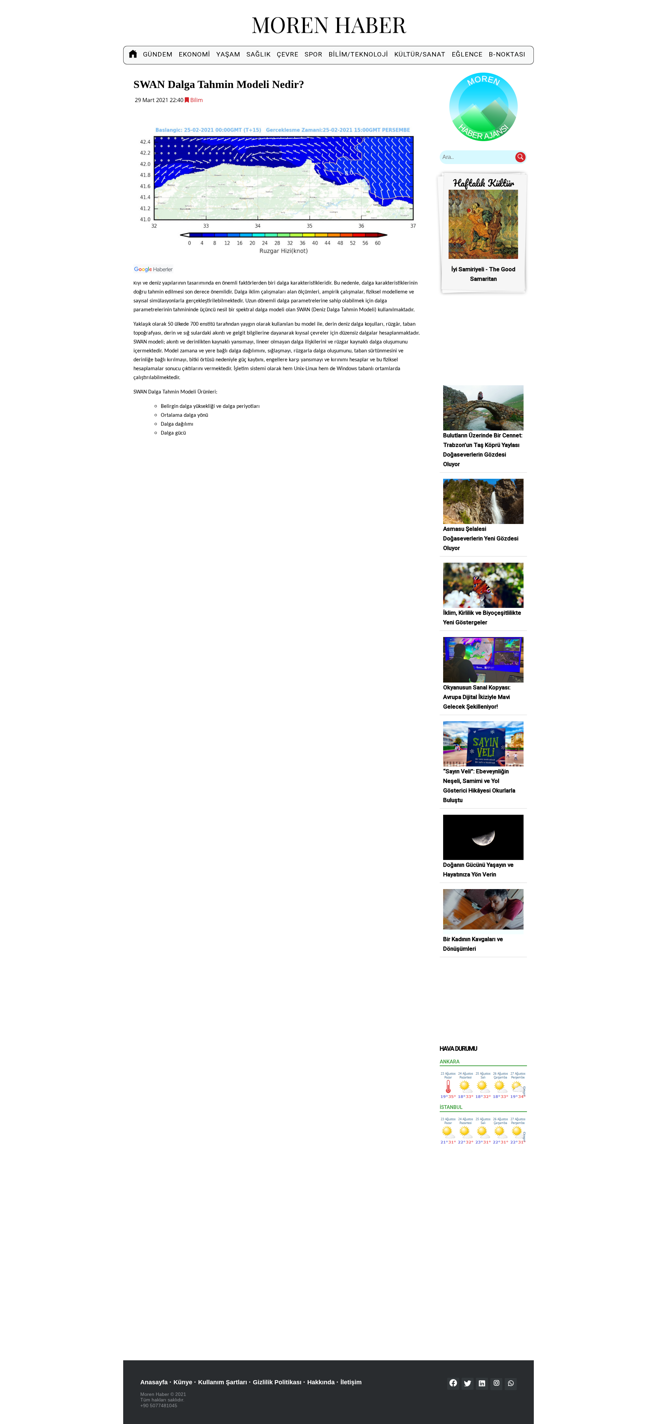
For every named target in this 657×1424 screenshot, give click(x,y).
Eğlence (467, 54)
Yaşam (228, 54)
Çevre (287, 54)
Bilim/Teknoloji (358, 54)
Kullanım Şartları (222, 1382)
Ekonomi (194, 54)
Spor (313, 54)
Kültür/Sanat (420, 54)
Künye (182, 1382)
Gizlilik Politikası (277, 1382)
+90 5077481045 (158, 1405)
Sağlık (258, 54)
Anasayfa (154, 1382)
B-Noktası (507, 54)
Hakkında (321, 1382)
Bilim (196, 100)
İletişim (351, 1382)
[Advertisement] (278, 504)
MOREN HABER (328, 23)
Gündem (157, 54)
